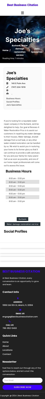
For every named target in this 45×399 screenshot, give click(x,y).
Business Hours (13, 98)
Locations (7, 350)
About (5, 346)
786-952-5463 (9, 328)
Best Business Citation (22, 5)
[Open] (22, 13)
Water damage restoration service (22, 224)
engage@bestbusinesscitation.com (20, 316)
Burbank (16, 45)
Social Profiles (13, 102)
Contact (6, 354)
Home (5, 50)
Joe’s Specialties (14, 105)
